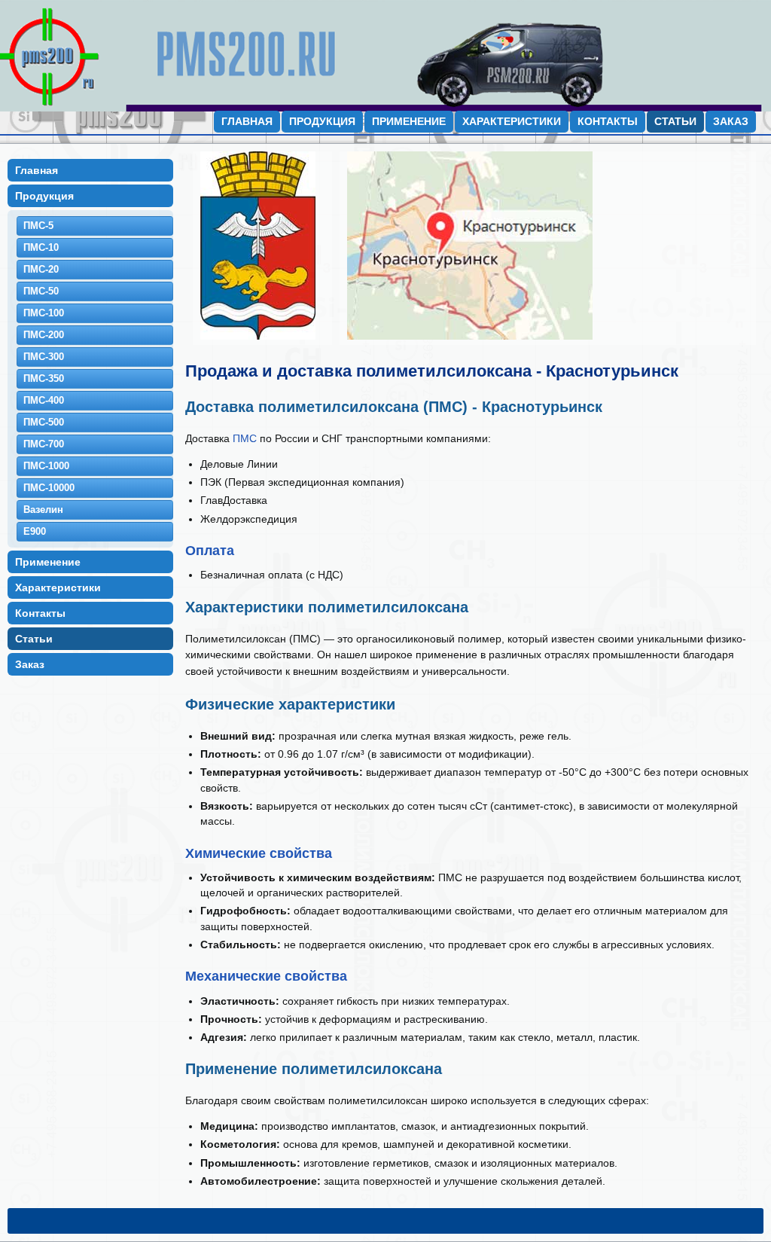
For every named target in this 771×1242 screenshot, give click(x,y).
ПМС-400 (43, 400)
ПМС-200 (43, 334)
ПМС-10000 (49, 487)
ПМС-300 (43, 356)
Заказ (730, 121)
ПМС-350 (43, 378)
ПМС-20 (41, 269)
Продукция (322, 121)
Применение (409, 121)
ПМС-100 (43, 313)
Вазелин (43, 509)
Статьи (675, 121)
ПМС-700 (43, 444)
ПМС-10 (41, 247)
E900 (34, 531)
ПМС (245, 438)
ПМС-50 (41, 291)
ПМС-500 (43, 422)
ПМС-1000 (46, 465)
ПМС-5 (38, 225)
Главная (247, 121)
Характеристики (511, 121)
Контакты (607, 121)
